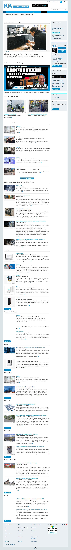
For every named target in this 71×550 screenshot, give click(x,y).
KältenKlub (20, 533)
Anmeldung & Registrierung (23, 527)
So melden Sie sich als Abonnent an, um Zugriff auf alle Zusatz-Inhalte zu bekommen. (58, 28)
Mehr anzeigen (8, 309)
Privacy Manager (34, 541)
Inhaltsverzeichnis (61, 48)
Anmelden (7, 527)
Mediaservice (20, 536)
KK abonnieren (33, 533)
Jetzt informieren (55, 32)
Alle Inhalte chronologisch (36, 524)
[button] (22, 12)
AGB (19, 524)
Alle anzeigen (7, 341)
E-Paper (6, 530)
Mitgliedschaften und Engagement (35, 537)
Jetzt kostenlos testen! (56, 65)
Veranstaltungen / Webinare (10, 544)
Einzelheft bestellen (62, 51)
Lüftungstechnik (21, 14)
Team (6, 536)
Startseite (4, 12)
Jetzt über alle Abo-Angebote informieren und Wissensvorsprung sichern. (58, 37)
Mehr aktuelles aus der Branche (27, 178)
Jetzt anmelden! (55, 108)
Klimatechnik (14, 14)
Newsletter (56, 1)
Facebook (57, 97)
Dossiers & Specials (29, 14)
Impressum (33, 530)
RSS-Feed (20, 541)
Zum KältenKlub (55, 89)
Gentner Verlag (20, 530)
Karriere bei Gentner (8, 533)
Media (53, 1)
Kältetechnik (8, 14)
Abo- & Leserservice (8, 524)
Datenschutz (33, 527)
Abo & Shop (49, 1)
